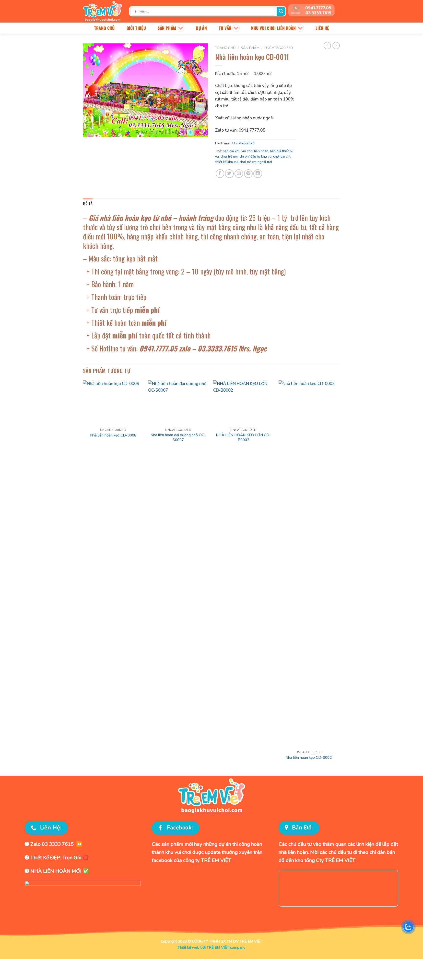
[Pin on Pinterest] (248, 173)
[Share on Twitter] (229, 173)
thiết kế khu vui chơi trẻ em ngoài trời (243, 162)
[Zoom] (90, 131)
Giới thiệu (136, 28)
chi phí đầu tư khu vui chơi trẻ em (264, 156)
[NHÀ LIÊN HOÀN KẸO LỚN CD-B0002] (243, 403)
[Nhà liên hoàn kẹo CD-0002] (309, 564)
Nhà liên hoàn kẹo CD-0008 (113, 435)
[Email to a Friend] (239, 173)
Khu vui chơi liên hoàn (273, 28)
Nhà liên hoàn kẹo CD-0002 (308, 757)
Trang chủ (104, 28)
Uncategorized (278, 47)
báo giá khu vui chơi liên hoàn (245, 151)
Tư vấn (225, 28)
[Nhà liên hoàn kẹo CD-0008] (113, 403)
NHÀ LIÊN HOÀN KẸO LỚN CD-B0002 (243, 437)
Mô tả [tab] (88, 203)
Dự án (201, 28)
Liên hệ (322, 28)
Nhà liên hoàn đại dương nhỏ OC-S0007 (178, 437)
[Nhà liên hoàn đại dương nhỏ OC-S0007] (178, 403)
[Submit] (281, 11)
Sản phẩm (167, 28)
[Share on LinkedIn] (257, 173)
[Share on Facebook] (220, 173)
